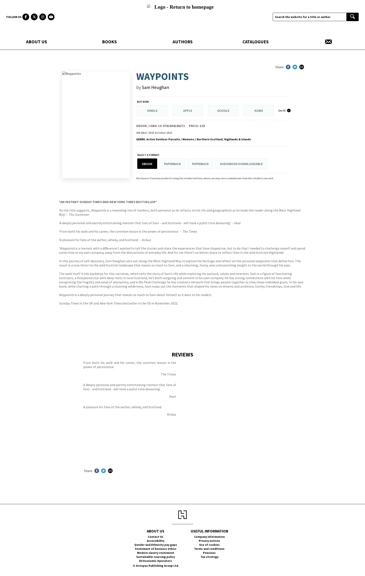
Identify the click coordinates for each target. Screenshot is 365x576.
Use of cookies (209, 545)
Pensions (209, 553)
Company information (209, 537)
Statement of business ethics (155, 549)
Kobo (259, 110)
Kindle (152, 110)
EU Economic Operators (155, 561)
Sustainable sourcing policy (155, 557)
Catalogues (255, 42)
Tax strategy (209, 557)
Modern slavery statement (155, 553)
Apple (187, 110)
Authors (183, 42)
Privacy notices (209, 541)
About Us (36, 42)
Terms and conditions (209, 549)
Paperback (172, 164)
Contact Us (155, 537)
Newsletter (328, 42)
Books (109, 42)
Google (223, 110)
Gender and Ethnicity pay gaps (155, 545)
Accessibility (155, 541)
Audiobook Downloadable (241, 164)
